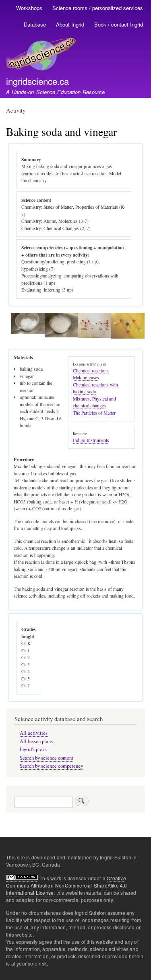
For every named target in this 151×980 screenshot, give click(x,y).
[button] (28, 332)
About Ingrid (70, 24)
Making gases (86, 377)
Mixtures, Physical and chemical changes (94, 402)
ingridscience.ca (37, 80)
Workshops (29, 8)
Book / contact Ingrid (118, 24)
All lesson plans (36, 741)
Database (35, 24)
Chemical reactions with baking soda (95, 388)
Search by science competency (51, 765)
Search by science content (46, 757)
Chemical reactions (91, 371)
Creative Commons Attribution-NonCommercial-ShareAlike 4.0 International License (66, 885)
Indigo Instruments (91, 440)
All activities (34, 732)
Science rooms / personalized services (97, 8)
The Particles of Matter (94, 413)
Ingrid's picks (33, 749)
